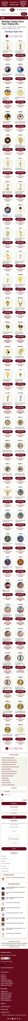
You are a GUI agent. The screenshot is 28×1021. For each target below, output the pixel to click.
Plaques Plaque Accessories (9, 764)
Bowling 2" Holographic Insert (7, 215)
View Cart (7, 791)
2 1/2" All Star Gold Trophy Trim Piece (7, 497)
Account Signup (5, 868)
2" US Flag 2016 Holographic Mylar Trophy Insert (19, 615)
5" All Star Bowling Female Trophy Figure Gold (19, 193)
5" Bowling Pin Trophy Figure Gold (20, 169)
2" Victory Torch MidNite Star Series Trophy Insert (20, 688)
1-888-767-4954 (14, 4)
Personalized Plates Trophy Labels (10, 766)
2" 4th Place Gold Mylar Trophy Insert (7, 474)
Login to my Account (6, 993)
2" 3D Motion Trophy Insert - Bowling (6, 98)
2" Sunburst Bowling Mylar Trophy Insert (20, 122)
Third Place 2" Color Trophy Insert (7, 567)
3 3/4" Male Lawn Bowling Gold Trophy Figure (6, 262)
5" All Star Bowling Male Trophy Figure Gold (7, 193)
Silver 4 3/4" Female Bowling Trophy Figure (20, 404)
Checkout (14, 803)
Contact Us (3, 866)
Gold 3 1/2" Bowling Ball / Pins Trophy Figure (20, 309)
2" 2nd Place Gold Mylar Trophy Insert (7, 451)
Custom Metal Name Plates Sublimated (14, 923)
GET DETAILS (7, 55)
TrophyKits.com (14, 2)
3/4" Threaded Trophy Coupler (13, 902)
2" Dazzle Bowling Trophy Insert (7, 75)
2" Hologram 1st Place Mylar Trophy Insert (20, 664)
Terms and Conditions (7, 981)
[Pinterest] (17, 1019)
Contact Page (4, 1009)
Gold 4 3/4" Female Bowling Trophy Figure (7, 404)
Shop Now (3, 856)
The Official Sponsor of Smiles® (5, 3)
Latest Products (6, 780)
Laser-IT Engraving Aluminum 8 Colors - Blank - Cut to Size (15, 898)
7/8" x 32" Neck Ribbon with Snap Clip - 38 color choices (15, 929)
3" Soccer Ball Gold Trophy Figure (13, 933)
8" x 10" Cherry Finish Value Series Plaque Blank (15, 918)
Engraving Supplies (6, 769)
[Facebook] (8, 1019)
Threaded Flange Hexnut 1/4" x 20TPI (14, 912)
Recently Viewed (9, 875)
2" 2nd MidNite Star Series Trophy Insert (20, 712)
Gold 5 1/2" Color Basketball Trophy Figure (15, 877)
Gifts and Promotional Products (9, 771)
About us (3, 975)
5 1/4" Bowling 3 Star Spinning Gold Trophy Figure (7, 357)
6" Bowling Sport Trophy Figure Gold (7, 169)
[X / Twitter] (19, 1019)
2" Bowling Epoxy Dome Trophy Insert (20, 75)
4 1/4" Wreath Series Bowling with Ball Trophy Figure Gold (20, 146)
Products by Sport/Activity (8, 784)
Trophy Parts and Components (9, 762)
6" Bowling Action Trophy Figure (6, 380)
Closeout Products (6, 782)
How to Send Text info (7, 983)
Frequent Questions (6, 980)
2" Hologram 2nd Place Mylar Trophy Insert (7, 688)
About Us (3, 861)
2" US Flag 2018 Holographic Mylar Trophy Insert (19, 640)
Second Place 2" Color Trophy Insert (20, 544)
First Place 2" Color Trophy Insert (7, 544)
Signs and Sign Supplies (8, 775)
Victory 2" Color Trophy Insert (19, 567)
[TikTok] (15, 1019)
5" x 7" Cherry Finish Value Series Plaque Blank (15, 893)
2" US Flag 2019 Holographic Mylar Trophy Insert (7, 664)
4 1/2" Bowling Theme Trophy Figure (6, 239)
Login (14, 817)
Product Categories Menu (8, 757)
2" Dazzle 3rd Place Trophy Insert (20, 521)
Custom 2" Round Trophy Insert (13, 907)
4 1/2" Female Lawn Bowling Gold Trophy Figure (20, 239)
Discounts (3, 976)
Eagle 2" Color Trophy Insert (6, 591)
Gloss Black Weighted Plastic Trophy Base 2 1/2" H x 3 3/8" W (16, 888)
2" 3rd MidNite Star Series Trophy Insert (7, 735)
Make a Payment (5, 998)
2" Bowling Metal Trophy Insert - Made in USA (6, 146)
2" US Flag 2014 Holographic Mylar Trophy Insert (19, 591)
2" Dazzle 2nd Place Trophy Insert (7, 521)
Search (24, 14)
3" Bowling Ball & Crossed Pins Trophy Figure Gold (20, 52)
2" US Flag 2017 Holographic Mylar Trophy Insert (7, 640)
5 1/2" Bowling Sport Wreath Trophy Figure (20, 286)
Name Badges (5, 778)
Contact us (4, 978)
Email (14, 831)
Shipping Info (4, 991)
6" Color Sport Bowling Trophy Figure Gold (19, 216)
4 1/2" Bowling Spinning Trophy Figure (19, 333)
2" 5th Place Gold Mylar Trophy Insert (20, 474)
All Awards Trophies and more (9, 760)
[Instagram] (10, 1019)
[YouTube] (13, 1019)
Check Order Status (6, 996)
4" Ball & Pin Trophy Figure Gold (7, 51)
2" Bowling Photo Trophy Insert (6, 122)
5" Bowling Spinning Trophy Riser (7, 333)
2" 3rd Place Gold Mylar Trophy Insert (20, 451)
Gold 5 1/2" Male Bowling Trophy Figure (6, 286)
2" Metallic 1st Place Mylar (20, 735)
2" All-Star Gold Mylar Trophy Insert (7, 428)
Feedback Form (5, 1012)
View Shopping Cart (6, 1000)
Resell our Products (6, 985)
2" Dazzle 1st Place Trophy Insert (20, 497)
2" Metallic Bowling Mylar (20, 98)
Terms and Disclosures (7, 967)
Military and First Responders (9, 773)
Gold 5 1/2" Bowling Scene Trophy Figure (7, 309)
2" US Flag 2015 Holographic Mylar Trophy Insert (7, 615)
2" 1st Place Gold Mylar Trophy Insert (20, 428)
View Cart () (22, 9)
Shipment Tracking (6, 995)
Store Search (4, 858)
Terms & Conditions (5, 863)
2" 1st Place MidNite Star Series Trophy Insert (7, 712)
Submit (14, 848)
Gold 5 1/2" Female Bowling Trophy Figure (20, 262)
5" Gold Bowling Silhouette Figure (19, 357)
